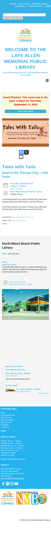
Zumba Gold (12, 385)
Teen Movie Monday (15, 370)
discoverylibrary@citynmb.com (12, 478)
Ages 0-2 (30, 217)
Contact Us (5, 427)
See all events (43, 393)
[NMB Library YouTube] (16, 483)
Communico (43, 527)
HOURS (13, 4)
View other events (25, 111)
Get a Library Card (8, 415)
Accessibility (31, 527)
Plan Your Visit (6, 418)
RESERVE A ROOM (39, 4)
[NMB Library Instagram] (12, 483)
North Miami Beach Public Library (26, 192)
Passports (4, 425)
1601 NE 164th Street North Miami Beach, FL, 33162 (20, 283)
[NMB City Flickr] (8, 483)
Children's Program (19, 220)
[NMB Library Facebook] (3, 483)
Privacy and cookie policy (14, 527)
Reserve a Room (7, 420)
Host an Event (6, 422)
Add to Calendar (16, 189)
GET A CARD (24, 4)
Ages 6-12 (15, 217)
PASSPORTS (21, 6)
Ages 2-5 (23, 217)
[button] (47, 80)
